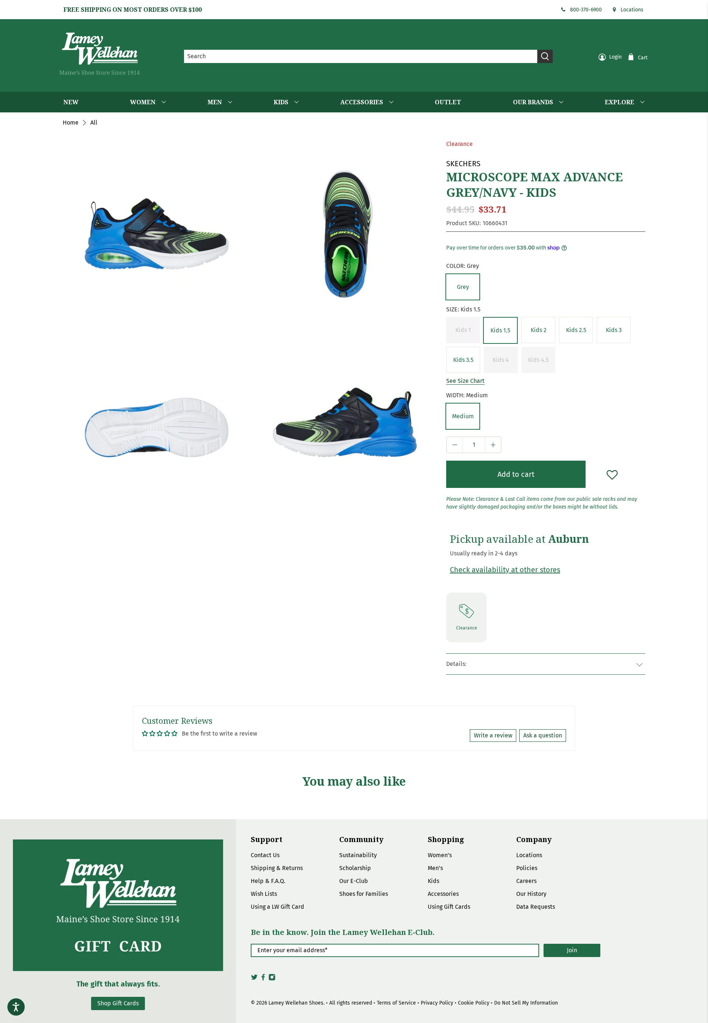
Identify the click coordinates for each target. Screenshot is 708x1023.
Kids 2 (538, 330)
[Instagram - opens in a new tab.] (271, 979)
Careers (526, 880)
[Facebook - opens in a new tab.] (263, 979)
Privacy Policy (437, 1003)
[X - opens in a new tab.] (254, 979)
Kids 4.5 (538, 359)
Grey (463, 286)
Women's (440, 855)
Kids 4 (501, 359)
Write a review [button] (493, 735)
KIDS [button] (281, 102)
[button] (462, 286)
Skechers (463, 163)
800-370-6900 (586, 10)
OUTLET (448, 102)
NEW (71, 102)
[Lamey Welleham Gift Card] (118, 905)
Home (71, 123)
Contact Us (265, 855)
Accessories (443, 893)
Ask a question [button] (542, 735)
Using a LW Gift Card (277, 906)
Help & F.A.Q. (268, 880)
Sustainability (358, 855)
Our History (531, 893)
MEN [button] (215, 102)
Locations (632, 10)
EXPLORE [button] (619, 102)
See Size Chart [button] (465, 380)
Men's (435, 868)
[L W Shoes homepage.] (99, 53)
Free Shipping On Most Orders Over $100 (132, 10)
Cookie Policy (473, 1003)
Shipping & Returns (277, 868)
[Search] (545, 56)
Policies (526, 868)
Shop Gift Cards (118, 1003)
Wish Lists (264, 893)
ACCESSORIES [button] (361, 102)
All (93, 123)
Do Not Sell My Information (526, 1003)
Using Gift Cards (449, 906)
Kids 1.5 (500, 330)
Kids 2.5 (576, 330)
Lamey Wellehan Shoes (295, 1003)
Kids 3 (614, 330)
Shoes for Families (363, 893)
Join (572, 950)
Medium (463, 416)
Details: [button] (456, 663)
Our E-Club (353, 880)
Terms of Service (396, 1003)
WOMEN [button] (143, 102)
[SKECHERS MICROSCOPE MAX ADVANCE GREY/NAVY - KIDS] (345, 234)
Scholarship (355, 868)
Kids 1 (463, 330)
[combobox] (361, 56)
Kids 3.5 (463, 359)
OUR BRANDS (533, 102)
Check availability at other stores (505, 569)
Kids (433, 880)
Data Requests (535, 906)
